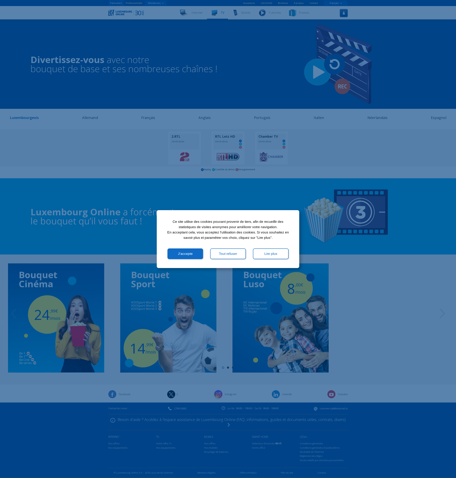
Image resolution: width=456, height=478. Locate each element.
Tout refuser (228, 254)
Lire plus (270, 254)
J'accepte (185, 254)
